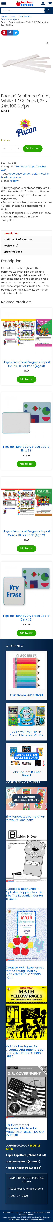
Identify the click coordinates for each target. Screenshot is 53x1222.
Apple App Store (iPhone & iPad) (26, 1155)
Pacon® (14, 181)
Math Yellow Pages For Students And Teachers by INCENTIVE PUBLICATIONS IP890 (24, 1051)
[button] (46, 43)
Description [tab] (11, 233)
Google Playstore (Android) (23, 1161)
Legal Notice (8, 1217)
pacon (17, 177)
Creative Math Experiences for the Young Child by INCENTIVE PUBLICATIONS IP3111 (25, 972)
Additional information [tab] (18, 239)
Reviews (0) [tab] (11, 245)
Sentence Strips (25, 166)
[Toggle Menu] (3, 3)
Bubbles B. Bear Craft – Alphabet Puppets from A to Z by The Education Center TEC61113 (25, 894)
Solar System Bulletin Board (26, 773)
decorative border (19, 173)
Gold (34, 173)
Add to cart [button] (26, 379)
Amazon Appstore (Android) (23, 1168)
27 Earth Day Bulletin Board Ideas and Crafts (26, 733)
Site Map (17, 1217)
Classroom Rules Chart (26, 695)
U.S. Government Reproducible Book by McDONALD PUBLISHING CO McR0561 (25, 1130)
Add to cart (33, 148)
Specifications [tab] (13, 251)
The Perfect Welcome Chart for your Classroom (25, 818)
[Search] (48, 10)
